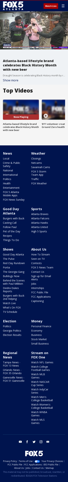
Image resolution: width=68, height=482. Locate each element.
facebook (27, 442)
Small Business (40, 343)
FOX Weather (39, 183)
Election (9, 321)
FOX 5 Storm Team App (38, 173)
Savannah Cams (40, 167)
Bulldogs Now (11, 276)
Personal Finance (41, 326)
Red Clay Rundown (14, 263)
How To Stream (40, 254)
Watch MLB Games (38, 376)
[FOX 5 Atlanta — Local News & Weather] (13, 5)
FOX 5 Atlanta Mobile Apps (11, 193)
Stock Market (39, 339)
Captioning (37, 301)
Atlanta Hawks (39, 222)
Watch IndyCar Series (39, 391)
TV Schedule (10, 312)
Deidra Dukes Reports (11, 289)
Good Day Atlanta (11, 211)
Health (7, 183)
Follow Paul (10, 227)
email (48, 442)
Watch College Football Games (40, 368)
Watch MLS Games (38, 421)
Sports (36, 209)
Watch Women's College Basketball (42, 406)
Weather (38, 153)
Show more (10, 80)
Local (6, 158)
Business (36, 335)
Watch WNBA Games (39, 413)
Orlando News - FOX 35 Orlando (12, 371)
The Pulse (9, 258)
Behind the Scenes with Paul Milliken (14, 282)
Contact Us (37, 271)
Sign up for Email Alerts (41, 277)
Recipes (7, 235)
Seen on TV (38, 258)
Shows (8, 249)
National (8, 170)
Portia (6, 267)
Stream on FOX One (39, 355)
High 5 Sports (39, 231)
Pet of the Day (11, 231)
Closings (36, 158)
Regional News (10, 355)
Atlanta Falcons (40, 218)
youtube (20, 442)
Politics (7, 179)
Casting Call (10, 222)
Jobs (33, 283)
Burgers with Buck (13, 218)
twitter (34, 442)
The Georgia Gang (13, 271)
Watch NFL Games (42, 362)
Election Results (12, 335)
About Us (38, 249)
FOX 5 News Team (42, 267)
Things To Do (11, 240)
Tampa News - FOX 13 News (11, 364)
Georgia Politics (12, 330)
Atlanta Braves (39, 214)
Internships (37, 288)
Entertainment (11, 187)
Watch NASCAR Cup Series (40, 383)
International (10, 174)
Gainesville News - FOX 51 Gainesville (13, 379)
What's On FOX (12, 307)
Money (36, 321)
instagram (41, 442)
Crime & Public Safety (11, 164)
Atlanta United (39, 227)
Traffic (35, 179)
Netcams (36, 163)
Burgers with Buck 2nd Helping (13, 297)
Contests (36, 263)
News (7, 153)
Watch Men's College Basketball (42, 398)
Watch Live (51, 6)
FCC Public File (39, 292)
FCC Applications (41, 296)
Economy (36, 330)
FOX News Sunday (13, 199)
